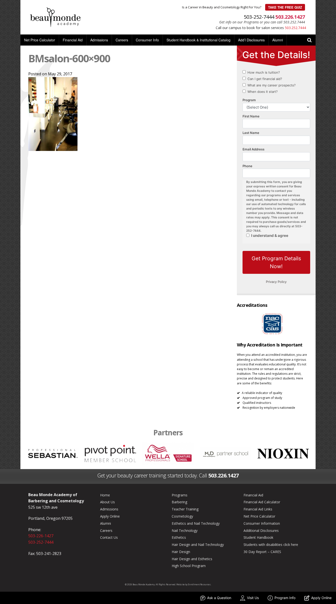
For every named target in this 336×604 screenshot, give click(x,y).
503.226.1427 (290, 17)
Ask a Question (219, 598)
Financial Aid (73, 39)
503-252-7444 (40, 542)
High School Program (189, 565)
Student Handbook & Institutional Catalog (198, 39)
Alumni (277, 39)
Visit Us (253, 598)
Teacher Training (185, 509)
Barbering (179, 502)
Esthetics (179, 537)
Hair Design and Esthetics (192, 558)
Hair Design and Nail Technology (198, 544)
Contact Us (109, 537)
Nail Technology (185, 530)
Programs (179, 495)
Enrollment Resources (199, 584)
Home (105, 495)
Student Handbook (258, 537)
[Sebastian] (53, 453)
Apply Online (110, 516)
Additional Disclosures (261, 530)
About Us (107, 502)
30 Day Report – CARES (262, 551)
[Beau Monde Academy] (55, 16)
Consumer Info (147, 39)
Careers (122, 39)
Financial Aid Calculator (262, 502)
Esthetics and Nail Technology (196, 523)
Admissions (99, 39)
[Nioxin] (283, 453)
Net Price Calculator (39, 39)
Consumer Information (262, 523)
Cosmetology (182, 516)
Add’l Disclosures (251, 39)
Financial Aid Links (258, 509)
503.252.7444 (295, 27)
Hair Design (181, 551)
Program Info (285, 598)
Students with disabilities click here (271, 544)
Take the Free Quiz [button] (285, 7)
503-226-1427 (40, 536)
